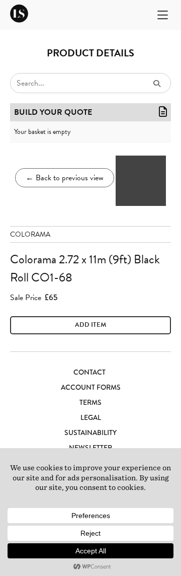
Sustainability (90, 432)
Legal (90, 417)
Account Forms (91, 387)
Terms (90, 402)
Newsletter (90, 448)
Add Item (90, 325)
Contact (89, 372)
